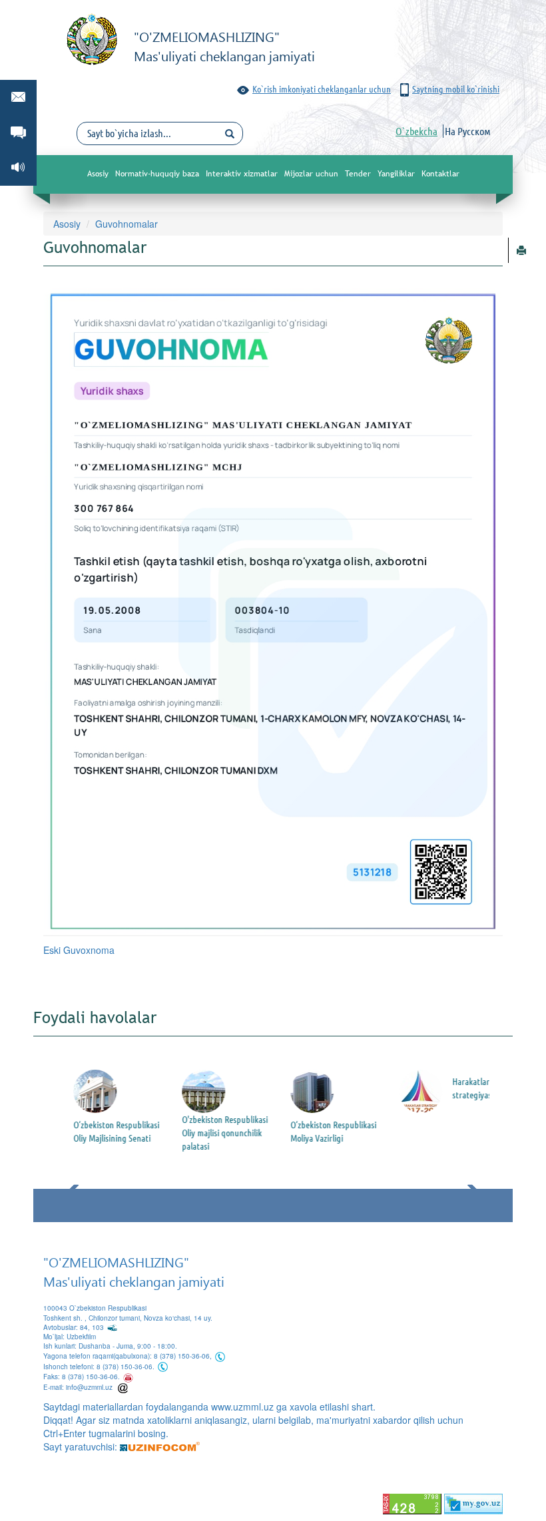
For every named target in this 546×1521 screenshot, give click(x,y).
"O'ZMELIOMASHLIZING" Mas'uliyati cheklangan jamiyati (133, 1271)
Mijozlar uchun (311, 174)
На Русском (468, 131)
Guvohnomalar (126, 223)
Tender (358, 174)
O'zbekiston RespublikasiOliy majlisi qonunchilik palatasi (215, 1133)
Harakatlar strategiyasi (462, 1088)
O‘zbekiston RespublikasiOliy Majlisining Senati (106, 1132)
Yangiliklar (396, 174)
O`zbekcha (416, 131)
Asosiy (98, 174)
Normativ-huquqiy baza (157, 174)
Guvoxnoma (89, 950)
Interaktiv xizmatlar (242, 174)
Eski (53, 950)
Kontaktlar (440, 174)
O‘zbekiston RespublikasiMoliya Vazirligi (323, 1132)
